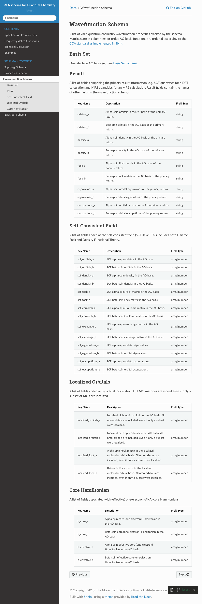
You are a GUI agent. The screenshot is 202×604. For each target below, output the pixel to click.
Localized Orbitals (17, 102)
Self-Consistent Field (19, 97)
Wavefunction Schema (18, 79)
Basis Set (12, 85)
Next (182, 574)
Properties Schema (16, 73)
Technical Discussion (17, 46)
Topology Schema (15, 67)
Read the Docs (141, 596)
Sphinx (88, 596)
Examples (10, 52)
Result (10, 91)
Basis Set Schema (15, 114)
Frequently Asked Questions (22, 41)
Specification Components (21, 35)
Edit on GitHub (180, 7)
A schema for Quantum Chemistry (31, 5)
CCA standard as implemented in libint (96, 43)
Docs (73, 7)
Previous (81, 574)
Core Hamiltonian (17, 108)
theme (109, 596)
